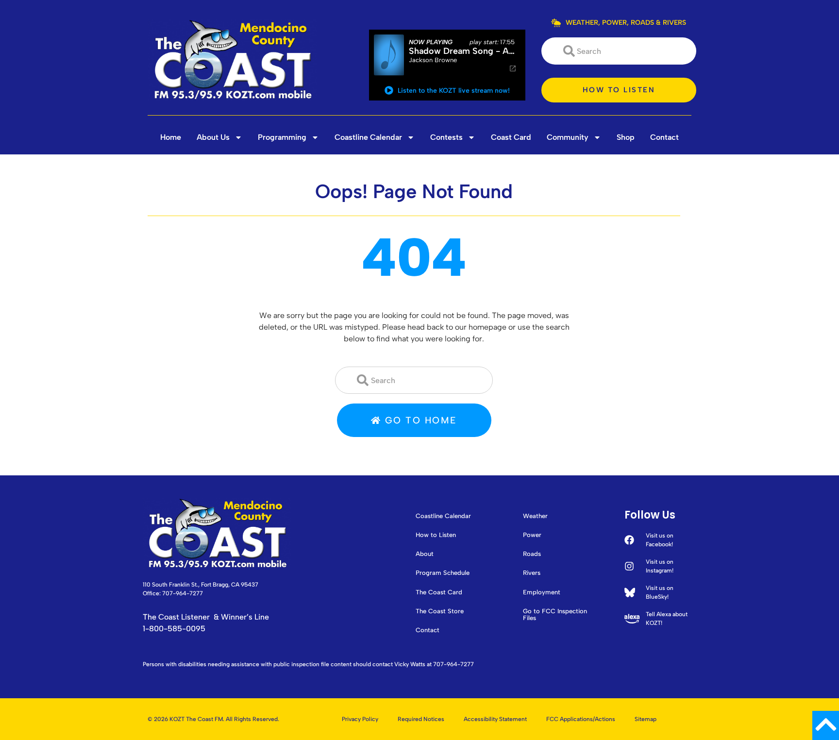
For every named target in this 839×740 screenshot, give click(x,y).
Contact (664, 137)
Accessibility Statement (495, 719)
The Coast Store (440, 611)
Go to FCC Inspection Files (555, 615)
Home (170, 137)
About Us (213, 137)
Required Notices (421, 719)
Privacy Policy (360, 719)
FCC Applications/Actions (580, 719)
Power (532, 535)
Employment (541, 592)
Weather (535, 516)
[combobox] (618, 51)
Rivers (531, 573)
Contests (446, 137)
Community (567, 137)
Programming (282, 137)
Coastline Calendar (368, 137)
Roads (532, 554)
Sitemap (645, 719)
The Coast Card (439, 592)
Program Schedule (443, 573)
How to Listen (436, 535)
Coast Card (511, 137)
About (425, 554)
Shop (626, 137)
